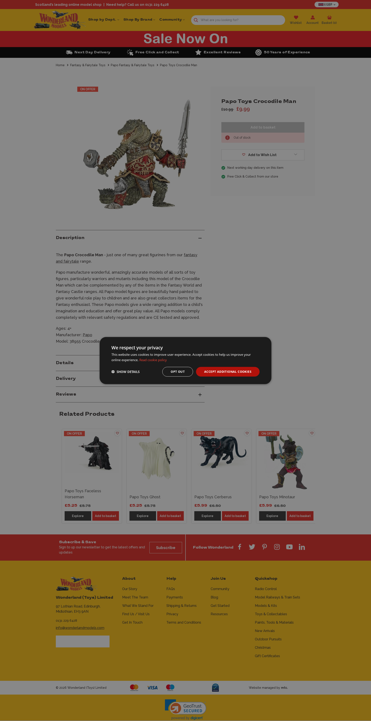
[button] (125, 372)
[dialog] (185, 360)
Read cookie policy (153, 360)
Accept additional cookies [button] (227, 372)
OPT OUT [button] (178, 372)
